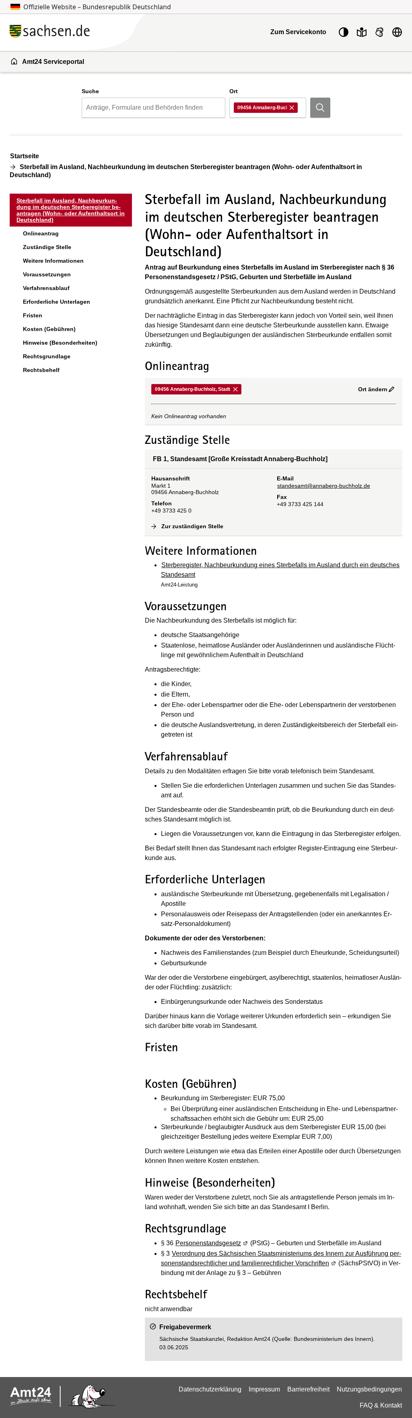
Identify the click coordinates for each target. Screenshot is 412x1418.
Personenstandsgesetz (212, 1243)
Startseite (24, 156)
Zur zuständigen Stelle (192, 526)
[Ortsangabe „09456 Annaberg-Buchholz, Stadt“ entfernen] (292, 107)
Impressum (264, 1389)
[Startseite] (96, 32)
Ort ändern (372, 389)
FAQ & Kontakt (381, 1405)
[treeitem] (71, 210)
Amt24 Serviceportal (53, 61)
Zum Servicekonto (298, 32)
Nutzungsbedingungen (369, 1389)
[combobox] (153, 108)
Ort (233, 91)
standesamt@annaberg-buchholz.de (323, 485)
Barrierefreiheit (308, 1389)
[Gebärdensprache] (379, 32)
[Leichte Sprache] (361, 32)
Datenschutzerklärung (210, 1389)
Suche (90, 91)
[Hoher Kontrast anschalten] (343, 32)
